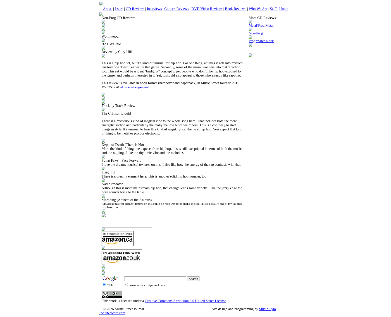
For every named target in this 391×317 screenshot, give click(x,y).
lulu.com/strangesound (134, 87)
